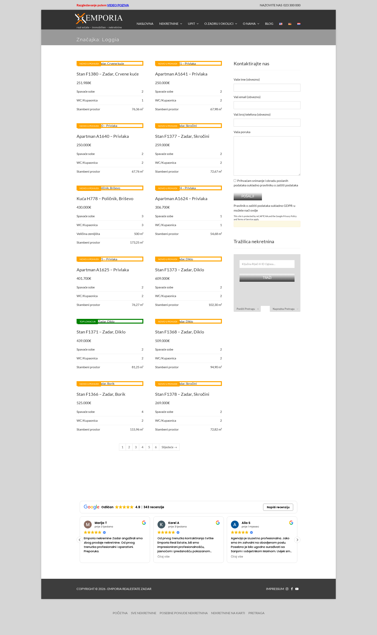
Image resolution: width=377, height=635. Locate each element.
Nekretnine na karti (228, 613)
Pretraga (256, 613)
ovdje (254, 210)
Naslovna (145, 23)
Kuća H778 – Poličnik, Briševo (105, 198)
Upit (192, 23)
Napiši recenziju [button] (278, 507)
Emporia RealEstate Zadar (129, 589)
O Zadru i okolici (219, 23)
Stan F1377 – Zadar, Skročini (182, 136)
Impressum (275, 589)
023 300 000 (291, 5)
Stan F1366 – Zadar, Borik (101, 394)
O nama (249, 23)
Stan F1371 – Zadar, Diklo (101, 331)
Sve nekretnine (143, 613)
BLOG (269, 23)
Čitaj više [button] (163, 557)
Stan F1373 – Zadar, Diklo (179, 269)
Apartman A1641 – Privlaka (181, 73)
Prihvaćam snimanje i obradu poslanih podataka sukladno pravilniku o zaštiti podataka (266, 183)
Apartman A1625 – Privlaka (103, 269)
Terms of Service (245, 219)
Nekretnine (169, 23)
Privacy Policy (290, 216)
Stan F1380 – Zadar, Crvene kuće (108, 73)
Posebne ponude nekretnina (184, 613)
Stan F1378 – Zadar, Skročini (182, 394)
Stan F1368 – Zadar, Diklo (179, 331)
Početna (120, 613)
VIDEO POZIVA (118, 5)
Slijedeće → (169, 447)
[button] (297, 540)
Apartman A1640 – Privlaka (103, 136)
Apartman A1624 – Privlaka (181, 198)
